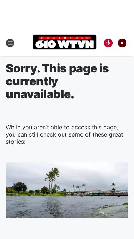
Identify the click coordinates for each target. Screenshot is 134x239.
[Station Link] (65, 42)
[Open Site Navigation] (10, 43)
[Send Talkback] (108, 43)
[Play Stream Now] (122, 43)
